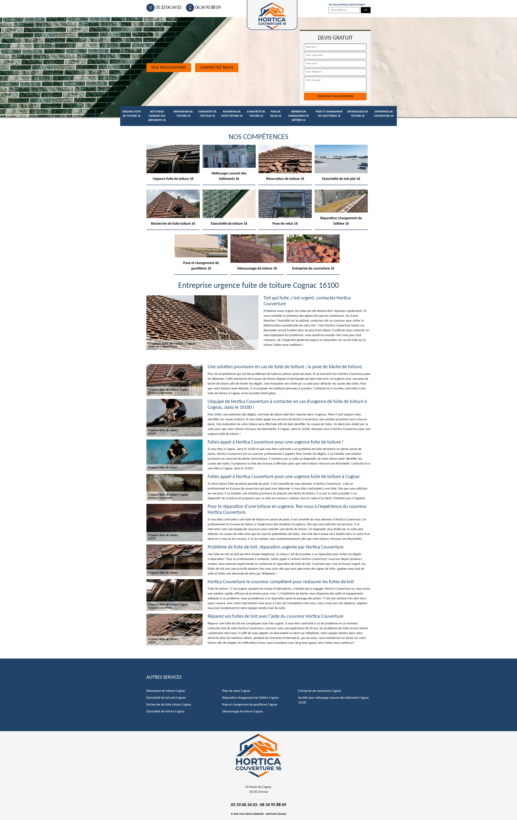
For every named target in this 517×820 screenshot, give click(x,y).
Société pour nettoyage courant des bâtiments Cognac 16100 (333, 700)
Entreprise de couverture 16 (383, 113)
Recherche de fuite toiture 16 (231, 113)
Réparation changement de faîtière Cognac (250, 697)
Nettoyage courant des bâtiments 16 (157, 116)
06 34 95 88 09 (208, 7)
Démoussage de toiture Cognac (242, 711)
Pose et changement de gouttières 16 (329, 113)
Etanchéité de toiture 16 (256, 113)
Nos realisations (168, 68)
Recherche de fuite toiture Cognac (168, 704)
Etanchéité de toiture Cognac (165, 711)
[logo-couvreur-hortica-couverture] (258, 755)
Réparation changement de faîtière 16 (298, 116)
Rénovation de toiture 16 (183, 113)
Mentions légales (276, 814)
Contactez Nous (216, 68)
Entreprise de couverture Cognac (319, 691)
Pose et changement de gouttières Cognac (249, 704)
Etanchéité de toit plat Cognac (166, 697)
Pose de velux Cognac (236, 691)
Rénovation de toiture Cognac (165, 691)
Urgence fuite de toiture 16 (131, 113)
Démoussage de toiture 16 (357, 113)
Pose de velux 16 (275, 113)
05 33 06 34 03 (168, 7)
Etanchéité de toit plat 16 (207, 113)
